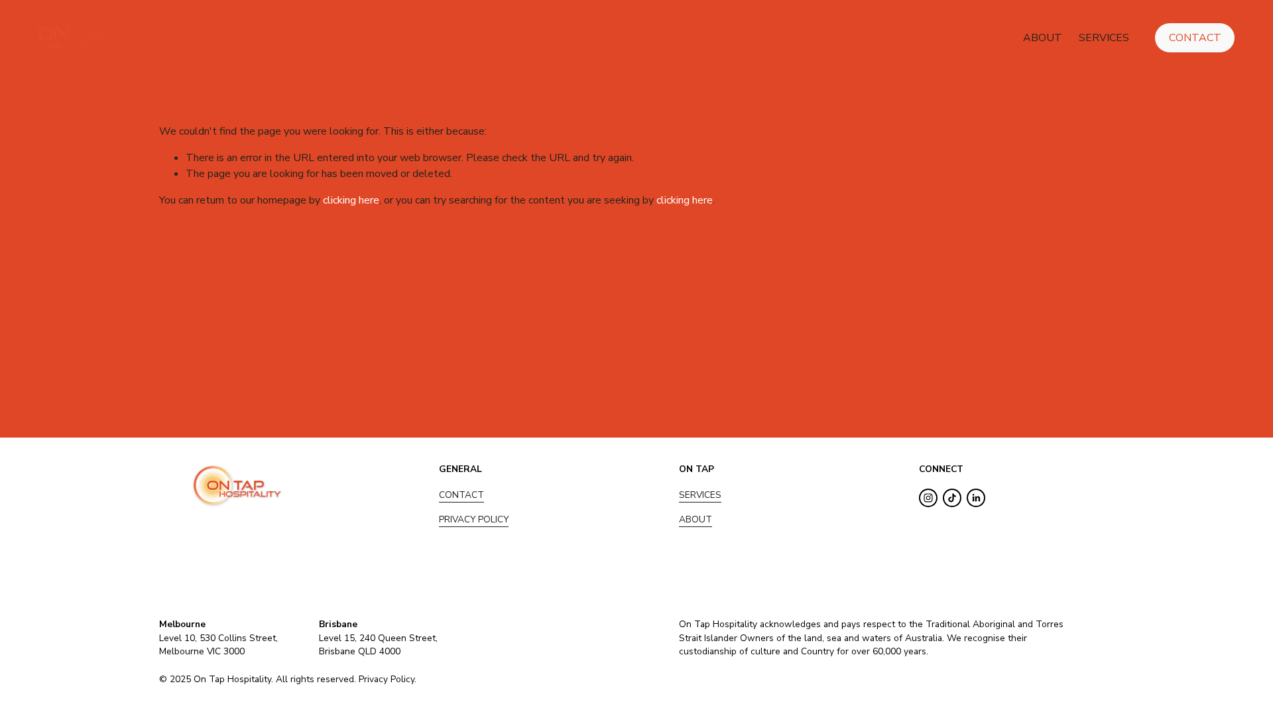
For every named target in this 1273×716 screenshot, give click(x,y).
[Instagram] (928, 498)
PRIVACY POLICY (474, 519)
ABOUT (695, 519)
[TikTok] (952, 498)
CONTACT (461, 495)
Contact (1195, 37)
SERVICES (700, 495)
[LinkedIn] (976, 498)
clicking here (351, 200)
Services (1104, 37)
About (1042, 37)
